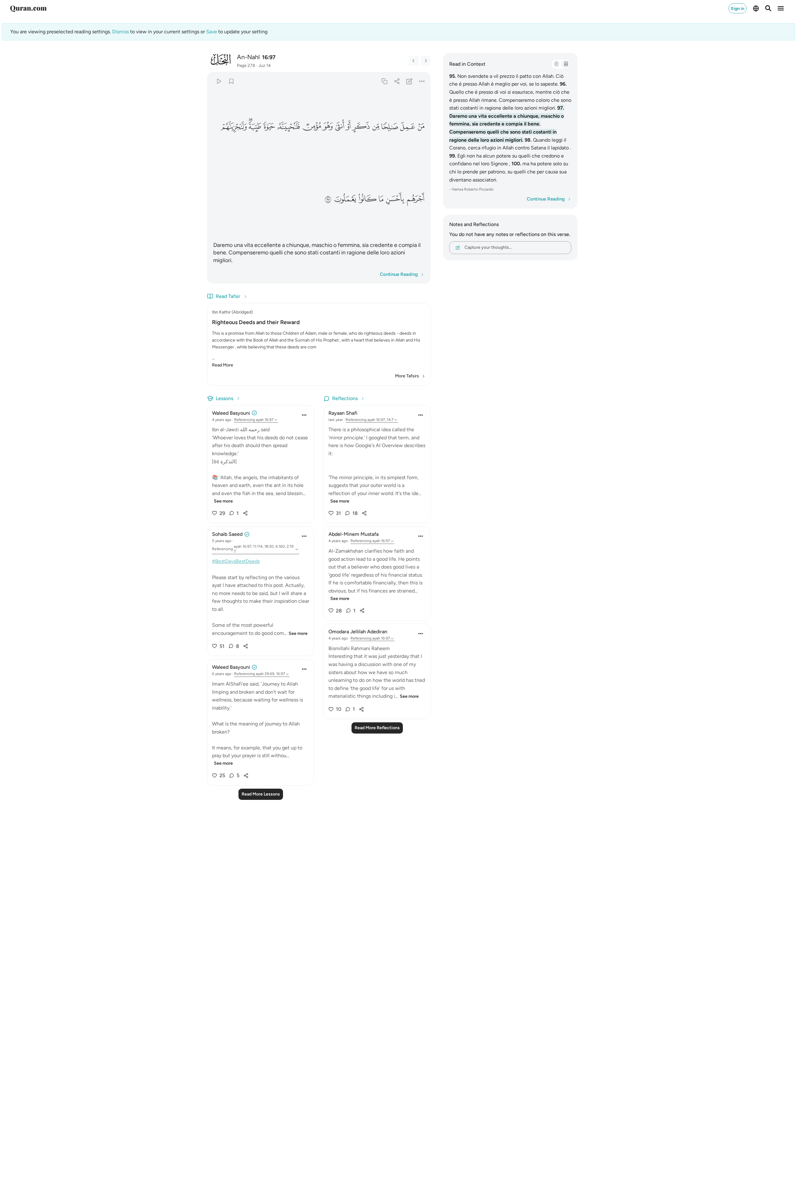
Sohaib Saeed (227, 534)
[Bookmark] (231, 81)
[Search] (768, 8)
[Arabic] (556, 64)
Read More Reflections (377, 727)
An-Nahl (248, 57)
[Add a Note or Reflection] (409, 81)
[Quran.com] (28, 8)
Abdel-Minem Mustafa (353, 534)
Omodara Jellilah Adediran (357, 632)
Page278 (246, 65)
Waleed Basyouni (231, 413)
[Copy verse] (384, 81)
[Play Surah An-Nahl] (218, 81)
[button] (420, 127)
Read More (222, 365)
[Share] (396, 81)
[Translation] (565, 64)
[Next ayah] (426, 61)
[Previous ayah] (414, 61)
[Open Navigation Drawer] (781, 8)
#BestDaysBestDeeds (236, 561)
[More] (422, 81)
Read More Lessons (261, 794)
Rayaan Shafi (342, 413)
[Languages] (756, 8)
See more (223, 501)
